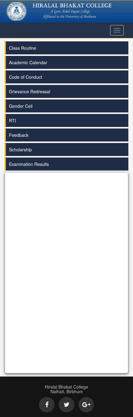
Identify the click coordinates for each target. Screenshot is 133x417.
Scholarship (20, 149)
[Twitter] (66, 404)
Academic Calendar (28, 62)
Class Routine (22, 48)
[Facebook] (46, 404)
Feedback (18, 135)
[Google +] (86, 404)
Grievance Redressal (29, 91)
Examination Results (29, 164)
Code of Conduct (25, 77)
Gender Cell (20, 106)
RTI (12, 120)
